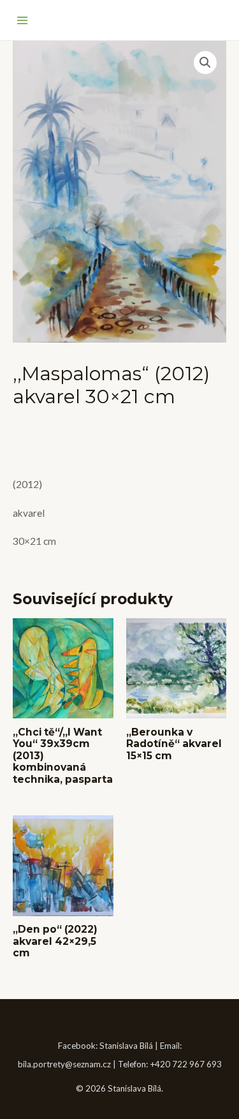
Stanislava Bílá (126, 1046)
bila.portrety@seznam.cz (64, 1064)
